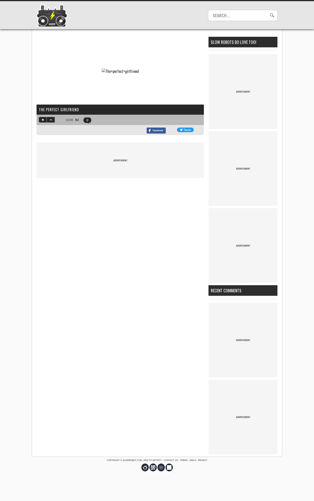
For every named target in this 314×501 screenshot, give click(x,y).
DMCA (193, 460)
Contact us (171, 460)
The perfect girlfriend (59, 109)
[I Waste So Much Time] (169, 467)
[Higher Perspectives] (161, 467)
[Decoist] (145, 467)
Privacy (202, 460)
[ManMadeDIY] (153, 467)
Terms (184, 460)
